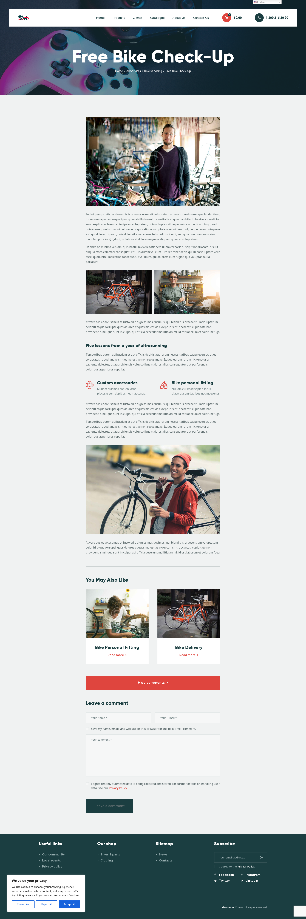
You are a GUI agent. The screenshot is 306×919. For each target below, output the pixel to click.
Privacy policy (52, 866)
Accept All (69, 904)
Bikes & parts (110, 854)
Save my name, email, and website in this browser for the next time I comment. (143, 729)
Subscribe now (262, 857)
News (163, 854)
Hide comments (152, 683)
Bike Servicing (153, 70)
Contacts (165, 860)
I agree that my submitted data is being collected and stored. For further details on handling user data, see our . (155, 786)
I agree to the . (237, 866)
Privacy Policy (118, 788)
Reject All (46, 904)
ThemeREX (228, 907)
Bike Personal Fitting (117, 647)
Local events (51, 860)
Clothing (107, 860)
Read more (116, 655)
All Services (133, 71)
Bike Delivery (189, 647)
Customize (23, 904)
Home (119, 70)
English (261, 2)
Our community (53, 854)
